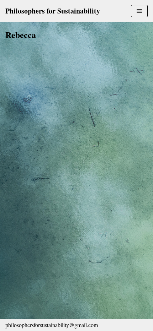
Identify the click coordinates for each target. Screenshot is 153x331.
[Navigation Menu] (139, 11)
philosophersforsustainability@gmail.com (51, 325)
